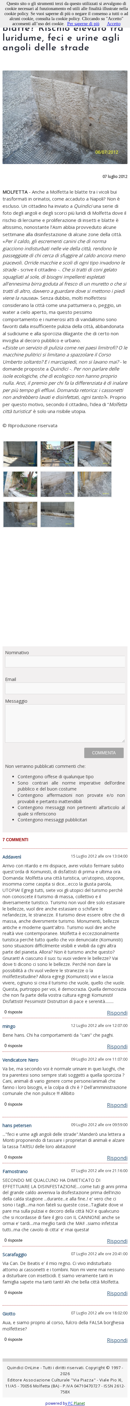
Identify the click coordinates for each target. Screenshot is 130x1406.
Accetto (114, 23)
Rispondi (117, 1012)
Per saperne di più (83, 23)
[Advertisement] (65, 589)
